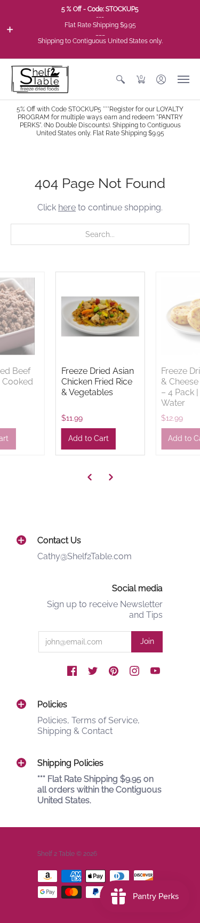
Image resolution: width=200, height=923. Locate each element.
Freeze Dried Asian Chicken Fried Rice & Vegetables (97, 381)
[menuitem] (120, 79)
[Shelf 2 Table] (40, 79)
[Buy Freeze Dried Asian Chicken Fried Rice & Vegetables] (100, 316)
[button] (10, 29)
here (67, 207)
